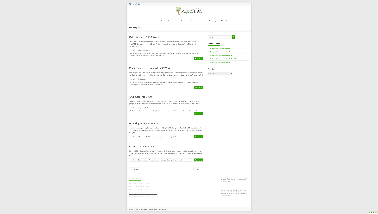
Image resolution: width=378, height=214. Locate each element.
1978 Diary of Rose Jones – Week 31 (220, 52)
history (158, 111)
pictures (186, 53)
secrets (138, 55)
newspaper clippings (169, 53)
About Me (190, 21)
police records (193, 53)
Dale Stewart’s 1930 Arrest (144, 37)
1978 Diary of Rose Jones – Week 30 (220, 55)
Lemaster (158, 137)
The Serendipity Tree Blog (162, 21)
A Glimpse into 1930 (140, 96)
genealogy (159, 53)
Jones (163, 111)
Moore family (180, 82)
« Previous (135, 169)
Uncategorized (160, 55)
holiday (173, 82)
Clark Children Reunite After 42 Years (150, 68)
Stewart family (150, 55)
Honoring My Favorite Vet (143, 123)
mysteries (188, 82)
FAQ (221, 21)
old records (179, 53)
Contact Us (230, 21)
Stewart (143, 55)
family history (151, 53)
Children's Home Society (139, 53)
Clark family (151, 82)
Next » (198, 169)
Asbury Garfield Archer (142, 146)
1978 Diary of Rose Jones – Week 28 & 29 (222, 59)
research (132, 55)
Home (149, 21)
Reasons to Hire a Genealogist (207, 21)
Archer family (136, 111)
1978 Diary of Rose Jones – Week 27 (220, 62)
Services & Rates (179, 21)
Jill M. (134, 50)
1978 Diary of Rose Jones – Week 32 (220, 48)
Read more (198, 58)
